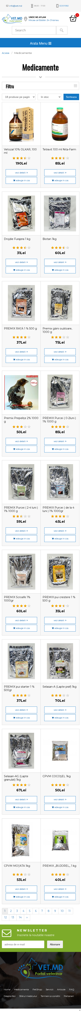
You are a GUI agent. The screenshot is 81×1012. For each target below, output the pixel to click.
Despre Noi (9, 996)
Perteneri (69, 996)
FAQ (71, 989)
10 (62, 911)
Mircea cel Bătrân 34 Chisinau (44, 20)
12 (5, 917)
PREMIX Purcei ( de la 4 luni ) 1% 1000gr (58, 509)
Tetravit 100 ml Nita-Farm (59, 149)
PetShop (37, 989)
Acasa (5, 52)
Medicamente (21, 989)
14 (20, 917)
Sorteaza (71, 96)
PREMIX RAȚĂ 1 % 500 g (20, 328)
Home (7, 989)
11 (69, 911)
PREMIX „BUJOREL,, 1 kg (59, 865)
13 (12, 917)
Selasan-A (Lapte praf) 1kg (59, 686)
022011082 (64, 6)
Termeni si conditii (50, 996)
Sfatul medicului (28, 996)
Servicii (49, 989)
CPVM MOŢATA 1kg (17, 865)
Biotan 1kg (50, 239)
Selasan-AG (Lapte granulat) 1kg (16, 778)
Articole (61, 989)
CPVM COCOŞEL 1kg (57, 776)
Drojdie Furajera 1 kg (17, 239)
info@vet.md (15, 6)
